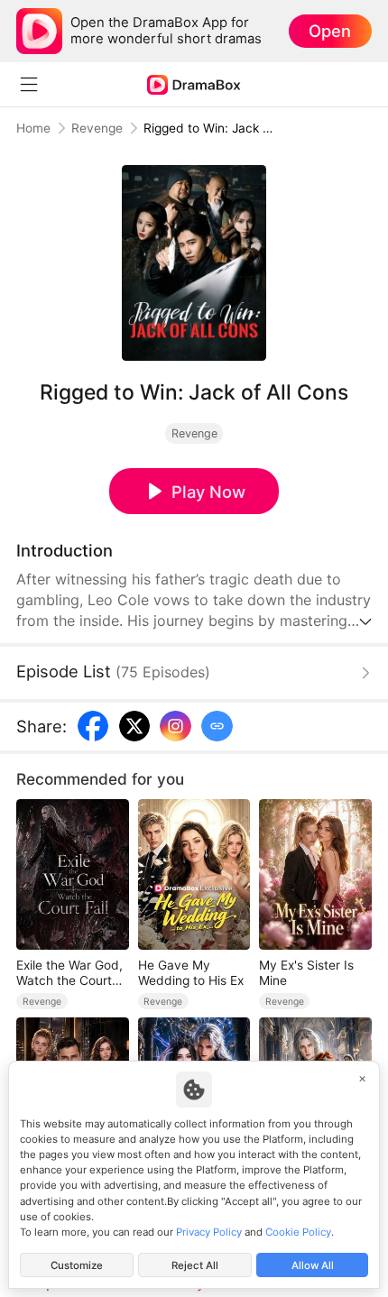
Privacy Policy (209, 1232)
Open (330, 31)
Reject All (194, 1265)
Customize (77, 1265)
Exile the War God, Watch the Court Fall (69, 973)
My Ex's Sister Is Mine (306, 973)
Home (33, 128)
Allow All (312, 1265)
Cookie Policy (298, 1232)
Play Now (208, 491)
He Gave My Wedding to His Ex (191, 973)
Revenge (97, 128)
